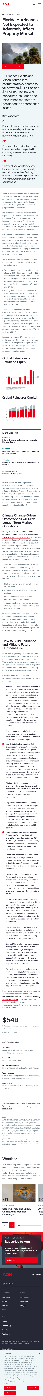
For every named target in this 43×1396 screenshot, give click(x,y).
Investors (5, 1305)
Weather (5, 1330)
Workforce (6, 1334)
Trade (4, 1321)
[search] (34, 4)
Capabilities (24, 1297)
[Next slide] (11, 1225)
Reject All (33, 1388)
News (4, 1310)
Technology (6, 1325)
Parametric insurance (15, 854)
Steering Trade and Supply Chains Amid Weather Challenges (16, 1211)
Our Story (6, 1297)
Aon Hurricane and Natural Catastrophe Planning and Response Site (21, 996)
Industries (24, 1301)
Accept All (10, 1393)
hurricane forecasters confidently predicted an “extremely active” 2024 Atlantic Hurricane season (20, 534)
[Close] (40, 1353)
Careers (5, 1301)
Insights (23, 1305)
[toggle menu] (39, 4)
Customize (10, 1388)
